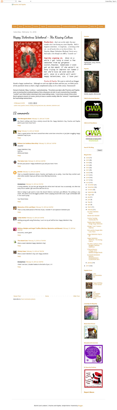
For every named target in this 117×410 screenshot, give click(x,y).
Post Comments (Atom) (28, 299)
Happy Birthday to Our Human (97, 283)
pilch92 (20, 172)
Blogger (80, 405)
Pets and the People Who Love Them (94, 231)
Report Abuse (89, 392)
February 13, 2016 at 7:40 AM (30, 131)
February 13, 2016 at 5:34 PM (35, 218)
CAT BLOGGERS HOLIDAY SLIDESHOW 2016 (97, 295)
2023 (87, 165)
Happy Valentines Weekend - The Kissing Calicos (94, 239)
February (90, 209)
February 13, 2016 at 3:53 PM (34, 184)
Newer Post (17, 296)
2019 (87, 175)
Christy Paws (22, 251)
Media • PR (93, 26)
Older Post (76, 296)
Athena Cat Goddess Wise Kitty (28, 143)
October (90, 189)
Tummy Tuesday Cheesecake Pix (92, 219)
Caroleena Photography (69, 26)
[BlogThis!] (31, 103)
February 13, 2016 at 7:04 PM (37, 240)
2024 (87, 162)
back (19, 105)
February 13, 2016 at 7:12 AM (40, 118)
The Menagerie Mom (24, 118)
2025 (87, 160)
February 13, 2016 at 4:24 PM (44, 207)
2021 (87, 170)
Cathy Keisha (22, 218)
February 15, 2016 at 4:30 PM (34, 262)
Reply (19, 125)
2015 (87, 266)
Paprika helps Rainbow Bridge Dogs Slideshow (94, 223)
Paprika (43, 26)
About (20, 26)
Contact (101, 26)
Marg (19, 131)
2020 (87, 172)
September (91, 192)
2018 (87, 177)
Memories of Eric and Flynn (26, 207)
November (91, 187)
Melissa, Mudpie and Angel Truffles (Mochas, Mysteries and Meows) (40, 228)
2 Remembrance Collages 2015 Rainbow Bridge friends (94, 250)
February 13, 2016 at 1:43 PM (47, 143)
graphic (23, 105)
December (91, 185)
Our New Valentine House (92, 212)
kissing (36, 105)
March (90, 207)
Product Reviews (83, 26)
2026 (87, 158)
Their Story (28, 26)
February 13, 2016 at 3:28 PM (31, 172)
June (89, 199)
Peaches (35, 26)
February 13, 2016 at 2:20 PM (36, 161)
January (90, 262)
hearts (27, 105)
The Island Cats (23, 240)
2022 (87, 167)
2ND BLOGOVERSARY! (97, 275)
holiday (32, 105)
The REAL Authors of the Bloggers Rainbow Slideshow (94, 245)
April (89, 204)
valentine (48, 105)
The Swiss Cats (23, 161)
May (89, 202)
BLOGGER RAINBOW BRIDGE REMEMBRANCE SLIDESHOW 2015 (93, 257)
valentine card (56, 105)
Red (39, 105)
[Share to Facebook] (34, 103)
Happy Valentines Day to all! (94, 235)
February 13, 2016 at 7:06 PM (35, 251)
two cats (43, 105)
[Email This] (29, 103)
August (90, 194)
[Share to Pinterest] (36, 103)
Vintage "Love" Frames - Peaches (94, 227)
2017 (87, 180)
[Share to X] (33, 103)
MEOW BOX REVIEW (93, 216)
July (89, 197)
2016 (87, 182)
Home (14, 26)
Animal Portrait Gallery (54, 26)
